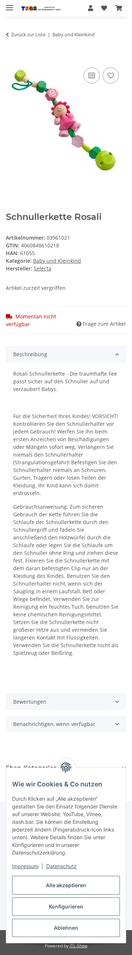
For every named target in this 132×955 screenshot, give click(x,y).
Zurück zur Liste (28, 34)
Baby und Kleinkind (57, 260)
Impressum (25, 866)
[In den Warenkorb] (12, 58)
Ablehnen (66, 928)
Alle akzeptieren (66, 885)
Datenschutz (61, 866)
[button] (90, 8)
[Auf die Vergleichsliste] (92, 75)
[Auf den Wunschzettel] (111, 75)
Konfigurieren (66, 906)
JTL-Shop (78, 946)
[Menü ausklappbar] (9, 4)
